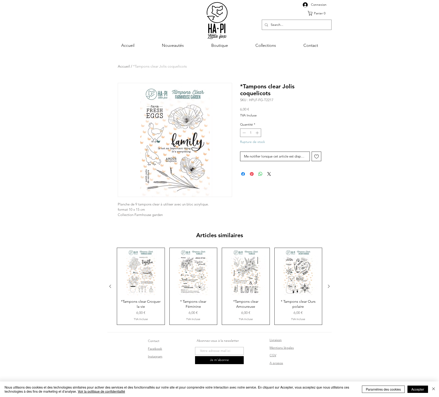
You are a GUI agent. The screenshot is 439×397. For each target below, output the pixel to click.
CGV (273, 355)
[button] (318, 13)
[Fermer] (433, 389)
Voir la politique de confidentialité (101, 391)
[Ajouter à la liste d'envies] (316, 156)
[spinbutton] (250, 133)
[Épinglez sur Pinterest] (251, 174)
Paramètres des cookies (383, 389)
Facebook (155, 349)
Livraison (276, 340)
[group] (219, 286)
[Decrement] (243, 133)
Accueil (124, 66)
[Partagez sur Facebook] (243, 174)
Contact (153, 341)
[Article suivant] (329, 286)
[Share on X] (269, 174)
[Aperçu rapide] (141, 271)
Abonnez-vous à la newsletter (218, 341)
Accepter (417, 389)
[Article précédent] (110, 286)
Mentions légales (282, 348)
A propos (276, 363)
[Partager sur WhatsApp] (260, 174)
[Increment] (257, 133)
